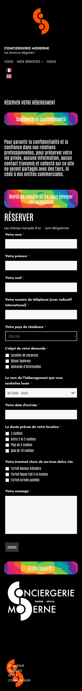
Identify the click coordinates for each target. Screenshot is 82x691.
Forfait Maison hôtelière (26, 468)
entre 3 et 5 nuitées (23, 439)
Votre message (18, 491)
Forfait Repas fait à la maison (29, 474)
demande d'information (26, 366)
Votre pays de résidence (25, 326)
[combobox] (15, 71)
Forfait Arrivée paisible (25, 479)
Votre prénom (17, 256)
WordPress (41, 684)
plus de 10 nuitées (22, 450)
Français (18, 70)
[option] (15, 76)
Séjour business (21, 360)
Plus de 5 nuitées (21, 444)
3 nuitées (17, 433)
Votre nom (15, 234)
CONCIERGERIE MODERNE (26, 48)
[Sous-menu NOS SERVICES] (42, 62)
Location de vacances (24, 355)
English (16, 76)
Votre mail (15, 277)
